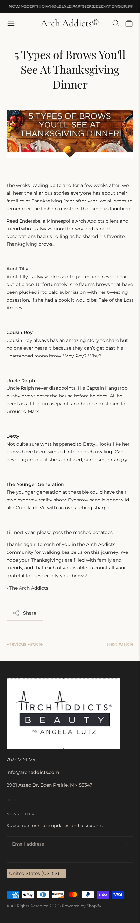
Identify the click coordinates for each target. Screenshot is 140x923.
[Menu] (11, 23)
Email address (26, 836)
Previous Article (25, 644)
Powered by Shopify (81, 906)
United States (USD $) (34, 873)
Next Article (120, 644)
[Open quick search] (115, 23)
